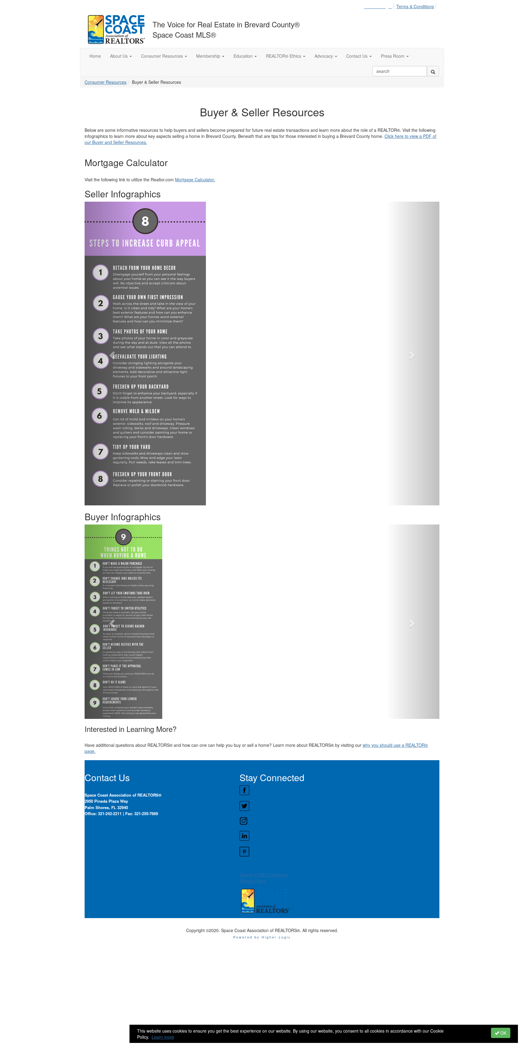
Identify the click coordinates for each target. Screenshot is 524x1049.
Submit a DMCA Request (263, 875)
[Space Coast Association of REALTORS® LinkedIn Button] (339, 836)
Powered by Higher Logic (262, 937)
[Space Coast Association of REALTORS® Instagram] (339, 821)
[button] (121, 55)
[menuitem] (379, 5)
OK (502, 1033)
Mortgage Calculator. (195, 179)
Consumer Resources (105, 82)
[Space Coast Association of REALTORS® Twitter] (339, 806)
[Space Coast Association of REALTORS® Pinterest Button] (339, 851)
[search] (433, 71)
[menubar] (400, 5)
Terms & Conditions (415, 6)
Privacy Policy (253, 881)
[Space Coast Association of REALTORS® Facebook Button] (339, 790)
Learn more (163, 1037)
